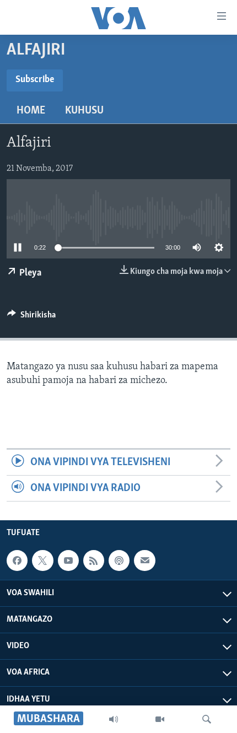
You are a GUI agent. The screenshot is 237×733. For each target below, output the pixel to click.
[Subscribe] (144, 560)
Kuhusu (84, 110)
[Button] (31, 317)
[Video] (159, 719)
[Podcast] (119, 560)
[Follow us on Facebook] (17, 560)
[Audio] (113, 719)
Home (31, 110)
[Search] (206, 719)
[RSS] (93, 560)
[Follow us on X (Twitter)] (42, 560)
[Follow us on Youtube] (68, 560)
